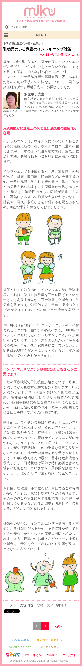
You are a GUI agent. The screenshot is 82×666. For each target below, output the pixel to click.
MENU (41, 35)
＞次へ (58, 626)
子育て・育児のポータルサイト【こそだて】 (49, 655)
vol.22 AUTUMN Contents (59, 54)
